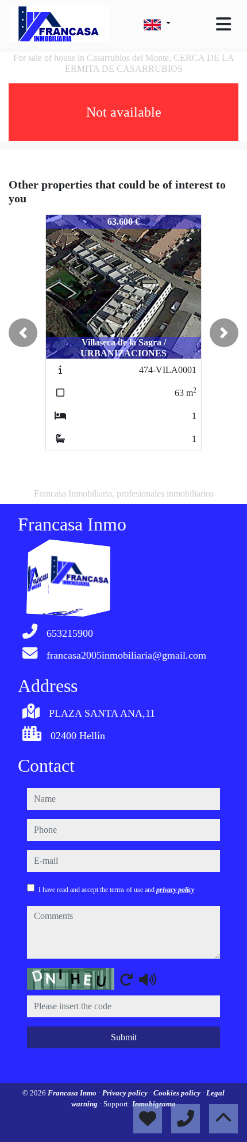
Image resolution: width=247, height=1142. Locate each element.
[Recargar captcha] (126, 979)
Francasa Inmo (73, 1093)
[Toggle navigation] (223, 24)
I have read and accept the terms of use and (116, 890)
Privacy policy (125, 1093)
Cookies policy (177, 1093)
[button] (23, 332)
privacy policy (175, 890)
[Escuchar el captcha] (147, 979)
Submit (124, 1037)
